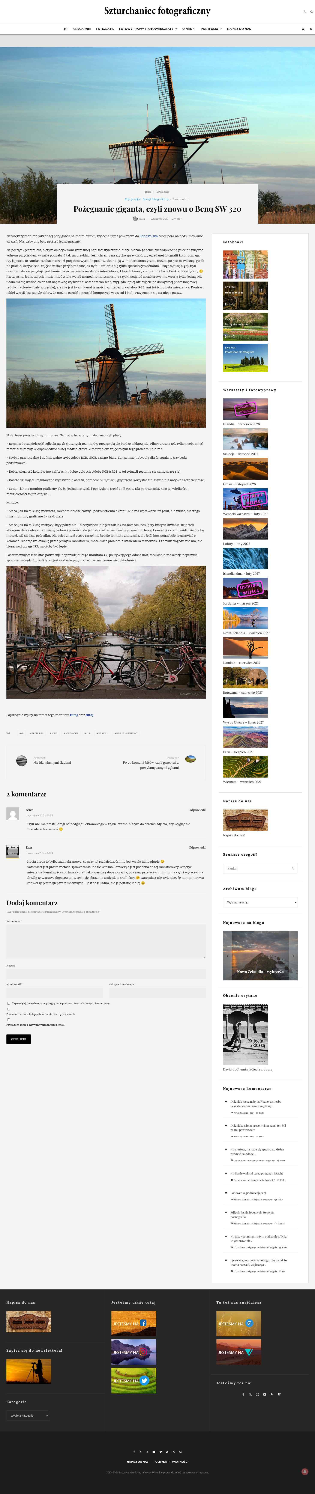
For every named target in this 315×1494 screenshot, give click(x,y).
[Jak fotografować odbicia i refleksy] (260, 265)
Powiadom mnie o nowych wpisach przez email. (35, 1025)
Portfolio (209, 28)
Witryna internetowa (122, 984)
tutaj (74, 714)
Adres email (14, 984)
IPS (88, 733)
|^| (66, 28)
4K (22, 733)
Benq (54, 733)
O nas (187, 28)
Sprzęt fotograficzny (156, 199)
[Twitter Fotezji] (157, 1381)
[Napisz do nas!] (260, 821)
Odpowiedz (197, 810)
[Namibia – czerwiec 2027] (260, 648)
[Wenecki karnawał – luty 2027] (260, 499)
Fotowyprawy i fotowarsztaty (146, 28)
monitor (103, 733)
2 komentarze (181, 199)
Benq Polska (149, 236)
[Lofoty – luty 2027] (260, 529)
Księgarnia (82, 28)
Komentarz (14, 921)
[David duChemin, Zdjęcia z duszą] (260, 1035)
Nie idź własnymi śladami (52, 760)
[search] (292, 868)
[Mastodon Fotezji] (262, 1324)
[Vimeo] (160, 1452)
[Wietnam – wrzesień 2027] (260, 767)
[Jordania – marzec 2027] (260, 589)
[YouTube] (153, 1452)
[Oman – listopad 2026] (260, 470)
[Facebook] (134, 1452)
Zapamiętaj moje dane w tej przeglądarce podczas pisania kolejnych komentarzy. (61, 1003)
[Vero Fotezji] (262, 1353)
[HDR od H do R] (260, 296)
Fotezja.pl (105, 28)
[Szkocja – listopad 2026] (260, 439)
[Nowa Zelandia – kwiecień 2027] (260, 618)
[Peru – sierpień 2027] (260, 738)
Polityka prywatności (170, 1461)
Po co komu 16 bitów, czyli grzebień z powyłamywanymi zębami (151, 763)
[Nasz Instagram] (157, 1353)
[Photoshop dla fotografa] (260, 359)
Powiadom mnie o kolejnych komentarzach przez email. (40, 1014)
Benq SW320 (72, 733)
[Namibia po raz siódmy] (261, 956)
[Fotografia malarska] (260, 327)
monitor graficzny (127, 733)
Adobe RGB (37, 733)
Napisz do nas (239, 28)
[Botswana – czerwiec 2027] (260, 678)
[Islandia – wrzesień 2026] (260, 410)
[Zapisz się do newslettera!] (52, 1372)
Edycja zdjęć (133, 199)
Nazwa (11, 965)
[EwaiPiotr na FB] (157, 1324)
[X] (140, 1452)
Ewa (142, 218)
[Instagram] (147, 1452)
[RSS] (167, 1452)
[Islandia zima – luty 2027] (260, 559)
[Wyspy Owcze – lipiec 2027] (260, 708)
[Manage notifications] (305, 1471)
